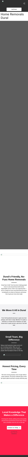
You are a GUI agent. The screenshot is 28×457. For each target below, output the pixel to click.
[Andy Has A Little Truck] (5, 3)
